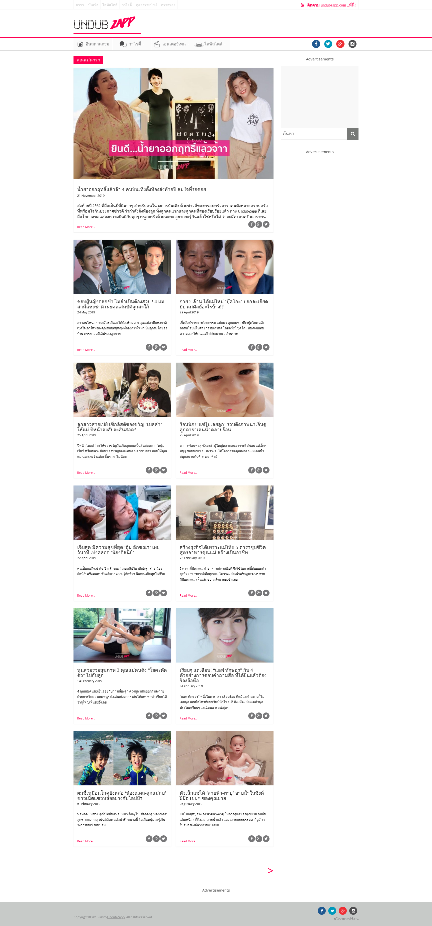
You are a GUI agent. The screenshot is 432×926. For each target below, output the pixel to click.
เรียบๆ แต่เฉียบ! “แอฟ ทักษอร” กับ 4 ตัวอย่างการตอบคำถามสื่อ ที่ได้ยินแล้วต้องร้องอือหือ (223, 675)
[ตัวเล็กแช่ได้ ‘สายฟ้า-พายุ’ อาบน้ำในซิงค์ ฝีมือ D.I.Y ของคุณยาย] (225, 734)
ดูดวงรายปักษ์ (146, 5)
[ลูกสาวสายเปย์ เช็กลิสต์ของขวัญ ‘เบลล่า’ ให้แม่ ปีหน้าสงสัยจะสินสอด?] (122, 365)
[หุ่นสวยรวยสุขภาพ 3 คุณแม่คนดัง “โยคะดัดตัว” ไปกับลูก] (122, 611)
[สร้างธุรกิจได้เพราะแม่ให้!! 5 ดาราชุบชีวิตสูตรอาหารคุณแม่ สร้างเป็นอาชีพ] (225, 488)
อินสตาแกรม (97, 44)
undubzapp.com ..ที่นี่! (331, 5)
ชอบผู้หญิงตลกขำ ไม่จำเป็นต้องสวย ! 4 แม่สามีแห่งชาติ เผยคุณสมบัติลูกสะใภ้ (120, 304)
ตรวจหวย (168, 5)
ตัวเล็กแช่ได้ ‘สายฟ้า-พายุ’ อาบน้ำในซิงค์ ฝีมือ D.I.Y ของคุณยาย (222, 795)
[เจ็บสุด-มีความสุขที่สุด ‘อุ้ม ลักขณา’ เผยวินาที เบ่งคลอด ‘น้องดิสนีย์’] (122, 488)
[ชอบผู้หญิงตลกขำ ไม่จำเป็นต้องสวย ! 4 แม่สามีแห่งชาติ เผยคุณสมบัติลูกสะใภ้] (122, 242)
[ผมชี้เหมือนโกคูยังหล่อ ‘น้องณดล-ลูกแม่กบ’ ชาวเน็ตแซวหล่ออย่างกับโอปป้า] (122, 734)
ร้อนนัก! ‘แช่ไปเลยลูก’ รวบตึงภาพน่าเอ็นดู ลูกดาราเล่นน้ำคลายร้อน (223, 427)
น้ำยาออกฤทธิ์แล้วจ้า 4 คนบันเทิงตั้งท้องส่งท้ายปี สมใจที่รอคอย (141, 189)
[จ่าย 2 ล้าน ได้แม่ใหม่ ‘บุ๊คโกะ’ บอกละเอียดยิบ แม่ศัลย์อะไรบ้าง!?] (225, 242)
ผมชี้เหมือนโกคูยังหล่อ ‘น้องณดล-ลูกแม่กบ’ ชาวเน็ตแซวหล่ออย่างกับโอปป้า (121, 795)
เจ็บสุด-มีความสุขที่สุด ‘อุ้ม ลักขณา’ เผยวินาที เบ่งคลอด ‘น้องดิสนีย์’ (118, 550)
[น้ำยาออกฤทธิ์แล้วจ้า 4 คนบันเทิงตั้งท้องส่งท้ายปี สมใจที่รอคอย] (174, 71)
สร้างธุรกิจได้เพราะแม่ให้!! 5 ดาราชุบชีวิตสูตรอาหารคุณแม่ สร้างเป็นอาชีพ (223, 550)
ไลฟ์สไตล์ (110, 5)
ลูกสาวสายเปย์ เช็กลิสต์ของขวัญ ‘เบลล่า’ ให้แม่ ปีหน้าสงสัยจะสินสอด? (119, 427)
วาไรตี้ (127, 5)
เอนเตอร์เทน (174, 44)
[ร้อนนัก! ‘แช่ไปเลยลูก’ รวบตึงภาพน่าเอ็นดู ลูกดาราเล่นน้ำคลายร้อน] (225, 365)
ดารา (80, 5)
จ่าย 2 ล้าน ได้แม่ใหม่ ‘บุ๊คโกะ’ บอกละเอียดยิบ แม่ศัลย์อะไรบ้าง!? (224, 304)
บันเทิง (93, 5)
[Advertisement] (319, 97)
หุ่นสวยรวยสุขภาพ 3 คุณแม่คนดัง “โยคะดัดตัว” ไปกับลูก (122, 673)
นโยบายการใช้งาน (346, 919)
